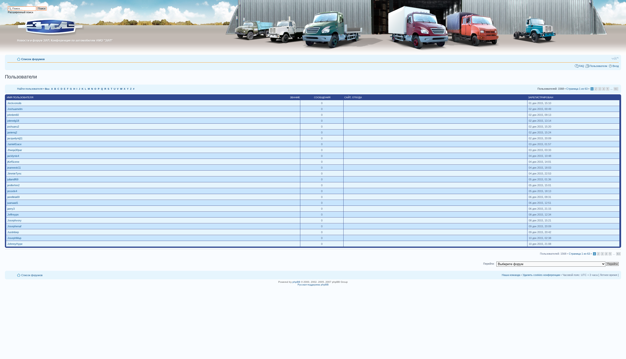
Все (47, 88)
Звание (295, 97)
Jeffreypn (13, 214)
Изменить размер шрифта (615, 58)
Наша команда (511, 274)
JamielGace (14, 144)
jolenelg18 (13, 120)
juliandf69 (12, 179)
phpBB (296, 282)
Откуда (357, 97)
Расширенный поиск (20, 12)
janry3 (11, 208)
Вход (616, 66)
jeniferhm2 (13, 185)
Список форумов (33, 59)
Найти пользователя (30, 88)
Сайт (347, 97)
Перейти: (488, 263)
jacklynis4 (13, 155)
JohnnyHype (14, 243)
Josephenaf (14, 226)
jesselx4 (12, 191)
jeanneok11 (14, 167)
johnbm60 (13, 114)
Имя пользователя (20, 97)
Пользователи (598, 66)
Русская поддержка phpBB (313, 284)
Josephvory (14, 220)
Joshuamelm (14, 109)
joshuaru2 (13, 126)
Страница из (577, 88)
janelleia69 (13, 197)
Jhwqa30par (14, 150)
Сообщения (322, 97)
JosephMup (14, 238)
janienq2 (12, 132)
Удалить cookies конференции (541, 274)
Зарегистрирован (540, 97)
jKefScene (13, 161)
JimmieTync (14, 173)
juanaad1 (12, 202)
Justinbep (13, 232)
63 (616, 88)
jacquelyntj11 (14, 138)
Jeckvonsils (14, 103)
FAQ (581, 66)
